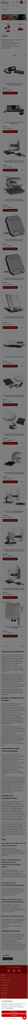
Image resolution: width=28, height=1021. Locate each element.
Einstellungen (14, 1018)
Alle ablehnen (14, 1015)
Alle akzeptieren (14, 1012)
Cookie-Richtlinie (9, 1008)
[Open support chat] (24, 1017)
